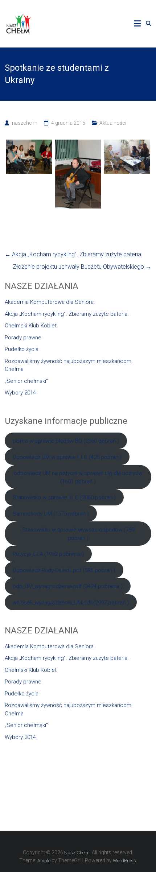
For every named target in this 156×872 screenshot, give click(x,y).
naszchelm (24, 123)
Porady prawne (23, 337)
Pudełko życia (21, 349)
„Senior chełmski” (26, 381)
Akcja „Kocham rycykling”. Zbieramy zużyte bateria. (74, 254)
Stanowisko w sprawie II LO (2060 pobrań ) (64, 497)
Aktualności (112, 123)
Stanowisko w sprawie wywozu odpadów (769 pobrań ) (78, 533)
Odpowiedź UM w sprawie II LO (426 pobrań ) (67, 457)
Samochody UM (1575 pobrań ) (51, 514)
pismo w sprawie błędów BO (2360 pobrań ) (66, 441)
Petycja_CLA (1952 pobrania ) (48, 554)
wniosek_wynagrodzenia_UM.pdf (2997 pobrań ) (71, 602)
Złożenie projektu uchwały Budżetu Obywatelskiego (82, 266)
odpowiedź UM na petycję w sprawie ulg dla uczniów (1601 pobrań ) (78, 477)
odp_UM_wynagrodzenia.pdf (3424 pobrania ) (68, 586)
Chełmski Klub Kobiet (31, 325)
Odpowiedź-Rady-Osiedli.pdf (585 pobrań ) (64, 570)
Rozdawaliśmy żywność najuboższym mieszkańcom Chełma (68, 365)
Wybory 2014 (20, 392)
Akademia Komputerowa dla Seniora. (50, 302)
